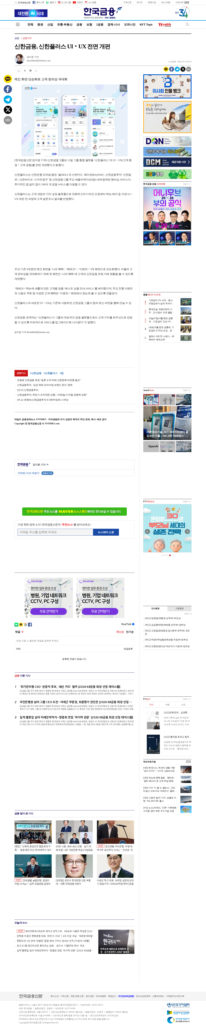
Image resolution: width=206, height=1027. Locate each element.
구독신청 (127, 2)
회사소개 (54, 996)
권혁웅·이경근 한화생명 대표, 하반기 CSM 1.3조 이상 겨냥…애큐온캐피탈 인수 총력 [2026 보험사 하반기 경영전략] (56, 936)
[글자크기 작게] (25, 71)
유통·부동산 (64, 24)
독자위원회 (101, 996)
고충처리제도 (158, 996)
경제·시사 (114, 24)
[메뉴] (18, 24)
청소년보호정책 (143, 996)
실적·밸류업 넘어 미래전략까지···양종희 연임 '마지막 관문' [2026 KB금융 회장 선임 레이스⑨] (56, 950)
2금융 (99, 24)
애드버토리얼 (149, 761)
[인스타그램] (64, 2)
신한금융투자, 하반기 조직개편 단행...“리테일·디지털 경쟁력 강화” (52, 395)
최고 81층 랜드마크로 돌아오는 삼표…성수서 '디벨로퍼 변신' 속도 (50, 945)
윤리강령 (90, 996)
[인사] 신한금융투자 (27, 390)
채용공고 (112, 996)
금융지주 (27, 38)
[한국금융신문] (22, 2)
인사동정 (155, 608)
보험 (89, 24)
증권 (40, 24)
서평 (167, 704)
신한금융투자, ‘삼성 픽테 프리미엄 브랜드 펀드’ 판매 (44, 385)
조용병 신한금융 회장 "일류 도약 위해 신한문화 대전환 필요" (49, 380)
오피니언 (130, 24)
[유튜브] (77, 2)
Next (187, 531)
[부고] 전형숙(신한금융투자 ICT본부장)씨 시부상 (42, 400)
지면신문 (179, 2)
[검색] (187, 24)
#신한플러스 (50, 373)
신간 (183, 704)
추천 (151, 704)
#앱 (62, 373)
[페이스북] (38, 2)
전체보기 (47, 473)
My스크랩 (165, 2)
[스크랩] (36, 71)
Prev (147, 531)
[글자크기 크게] (30, 71)
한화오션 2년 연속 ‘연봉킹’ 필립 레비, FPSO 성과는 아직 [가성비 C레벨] (53, 941)
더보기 (185, 184)
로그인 (140, 2)
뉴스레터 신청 (106, 532)
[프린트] (19, 71)
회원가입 (152, 2)
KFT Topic (146, 24)
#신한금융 (36, 373)
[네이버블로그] (50, 2)
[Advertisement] (41, 230)
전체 (30, 24)
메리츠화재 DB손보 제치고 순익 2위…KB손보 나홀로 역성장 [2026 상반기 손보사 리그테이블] (56, 931)
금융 (79, 24)
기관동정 (179, 608)
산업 (50, 24)
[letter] (90, 2)
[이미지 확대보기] (123, 88)
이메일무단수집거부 (175, 996)
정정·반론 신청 (77, 996)
